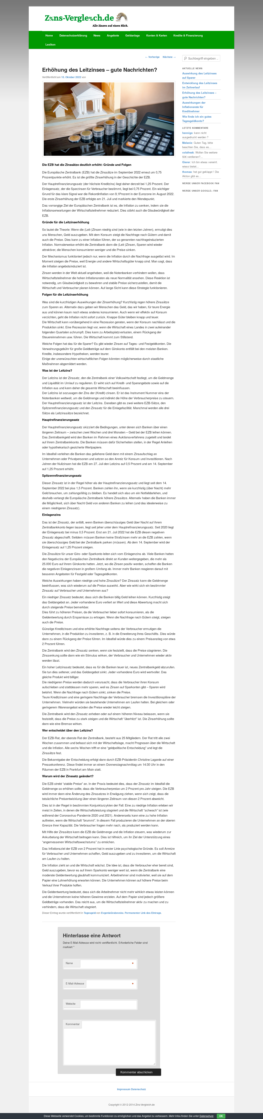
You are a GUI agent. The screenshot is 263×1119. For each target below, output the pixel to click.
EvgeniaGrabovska (112, 913)
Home (49, 35)
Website (70, 1003)
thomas (187, 172)
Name (69, 963)
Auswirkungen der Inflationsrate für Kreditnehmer (193, 107)
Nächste (169, 57)
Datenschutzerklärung (73, 35)
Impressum (123, 1089)
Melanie (187, 143)
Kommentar (73, 1024)
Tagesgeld (90, 913)
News (96, 35)
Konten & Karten (156, 35)
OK (221, 1116)
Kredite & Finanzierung (188, 35)
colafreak (188, 152)
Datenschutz (138, 1089)
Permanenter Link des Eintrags (143, 913)
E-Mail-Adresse (75, 983)
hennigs (187, 133)
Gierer (186, 162)
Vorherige (152, 57)
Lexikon (50, 44)
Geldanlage (132, 35)
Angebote (113, 35)
